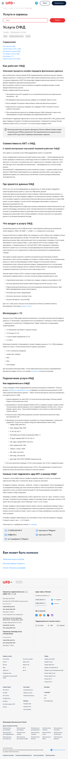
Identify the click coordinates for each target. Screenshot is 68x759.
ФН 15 (24, 667)
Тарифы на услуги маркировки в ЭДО (53, 670)
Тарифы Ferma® (48, 662)
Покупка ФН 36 (48, 681)
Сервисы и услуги (27, 692)
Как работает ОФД (9, 46)
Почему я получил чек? (59, 750)
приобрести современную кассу (18, 390)
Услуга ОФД (6, 659)
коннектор (35, 371)
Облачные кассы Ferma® (13, 559)
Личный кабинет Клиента (14, 564)
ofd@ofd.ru (11, 535)
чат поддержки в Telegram (17, 539)
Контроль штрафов (28, 659)
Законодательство (28, 690)
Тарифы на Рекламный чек (51, 667)
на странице (33, 524)
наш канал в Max (45, 535)
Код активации (27, 709)
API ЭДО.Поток (6, 698)
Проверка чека (27, 706)
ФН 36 (24, 670)
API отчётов (6, 695)
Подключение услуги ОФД (11, 59)
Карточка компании (38, 755)
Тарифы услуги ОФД (49, 659)
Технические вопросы (28, 695)
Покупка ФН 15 (48, 679)
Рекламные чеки (7, 673)
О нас (45, 695)
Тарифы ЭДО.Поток (49, 664)
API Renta (5, 701)
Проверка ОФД (27, 703)
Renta (4, 667)
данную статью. (26, 306)
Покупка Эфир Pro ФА (49, 676)
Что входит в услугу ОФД (11, 54)
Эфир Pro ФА (26, 664)
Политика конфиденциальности (23, 755)
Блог (45, 698)
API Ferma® (6, 690)
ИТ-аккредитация (48, 701)
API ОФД (5, 692)
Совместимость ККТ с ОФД (12, 49)
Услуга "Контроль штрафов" (14, 568)
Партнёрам (46, 687)
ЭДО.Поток (5, 670)
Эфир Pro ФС (26, 662)
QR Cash (5, 664)
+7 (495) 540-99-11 (14, 530)
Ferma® (5, 662)
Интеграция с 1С (8, 56)
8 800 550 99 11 (40, 603)
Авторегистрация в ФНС (9, 704)
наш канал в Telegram (47, 530)
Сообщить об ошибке (8, 755)
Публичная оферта (50, 755)
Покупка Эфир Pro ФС (49, 673)
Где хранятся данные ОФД (11, 51)
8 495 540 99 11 (40, 600)
